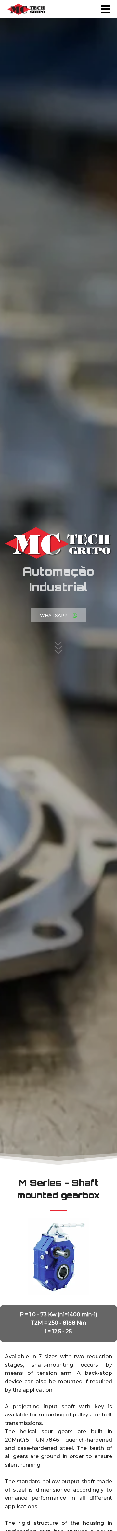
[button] (58, 615)
